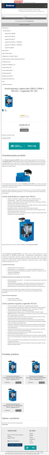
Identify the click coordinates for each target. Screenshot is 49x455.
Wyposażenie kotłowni (7, 76)
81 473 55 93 (12, 434)
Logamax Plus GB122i (10, 36)
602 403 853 (12, 437)
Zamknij (46, 453)
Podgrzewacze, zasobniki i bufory (10, 56)
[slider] (24, 115)
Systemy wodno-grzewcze (8, 78)
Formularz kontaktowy (15, 445)
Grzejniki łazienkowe (7, 84)
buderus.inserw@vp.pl (30, 451)
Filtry (3, 81)
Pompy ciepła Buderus (7, 70)
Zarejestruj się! (30, 21)
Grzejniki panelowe (6, 73)
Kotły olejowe (5, 50)
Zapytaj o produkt (6, 138)
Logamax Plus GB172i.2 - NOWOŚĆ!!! (13, 42)
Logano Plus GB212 (36, 9)
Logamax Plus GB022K (10, 33)
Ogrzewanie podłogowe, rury (8, 64)
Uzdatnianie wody (6, 61)
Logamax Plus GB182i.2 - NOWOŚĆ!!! (13, 44)
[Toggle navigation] (45, 6)
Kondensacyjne (29, 9)
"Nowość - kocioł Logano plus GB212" (29, 244)
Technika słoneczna (6, 67)
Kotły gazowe (5, 27)
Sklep (25, 9)
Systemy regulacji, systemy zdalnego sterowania (13, 59)
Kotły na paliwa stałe (7, 53)
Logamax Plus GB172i (10, 39)
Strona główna (20, 9)
